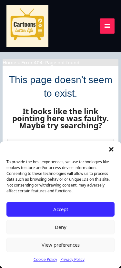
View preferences (61, 244)
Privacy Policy (72, 259)
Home (9, 62)
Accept (60, 209)
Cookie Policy (45, 259)
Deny (60, 227)
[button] (111, 149)
